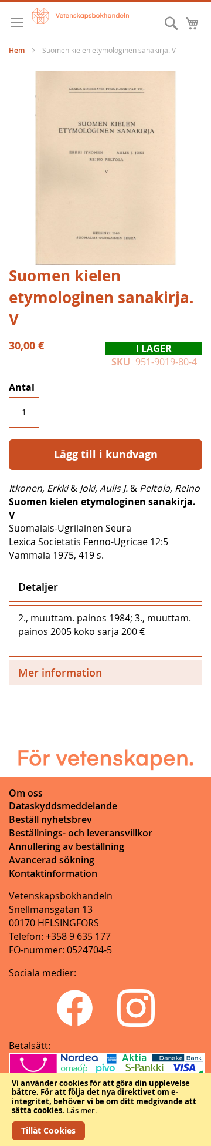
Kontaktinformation (53, 873)
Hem (17, 50)
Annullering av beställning (66, 846)
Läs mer (80, 1110)
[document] (105, 1109)
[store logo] (80, 16)
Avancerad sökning (51, 859)
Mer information (60, 673)
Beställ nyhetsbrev (50, 819)
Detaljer (38, 587)
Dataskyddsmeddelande (63, 805)
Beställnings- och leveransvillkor (80, 832)
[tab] (105, 588)
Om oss (26, 793)
